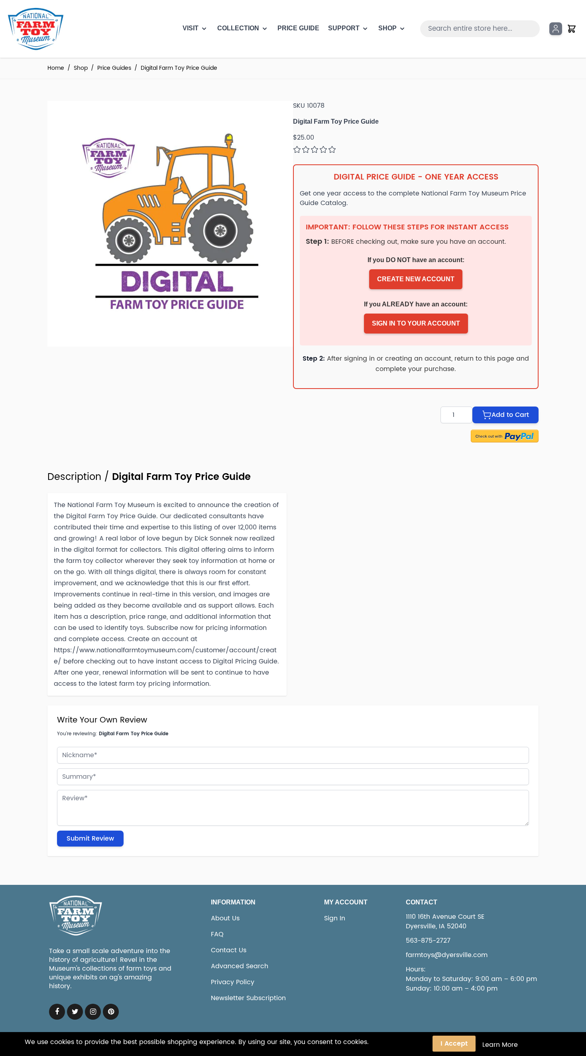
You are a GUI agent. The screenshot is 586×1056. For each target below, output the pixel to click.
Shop (81, 68)
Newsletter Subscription (248, 998)
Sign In (334, 918)
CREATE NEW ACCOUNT (415, 279)
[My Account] (555, 28)
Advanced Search (239, 966)
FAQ (217, 934)
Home (55, 68)
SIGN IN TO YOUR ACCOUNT (416, 323)
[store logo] (35, 29)
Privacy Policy (232, 982)
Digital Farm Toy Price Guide (179, 68)
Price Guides (114, 68)
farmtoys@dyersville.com (447, 955)
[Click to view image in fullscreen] (170, 224)
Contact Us (228, 950)
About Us (225, 918)
